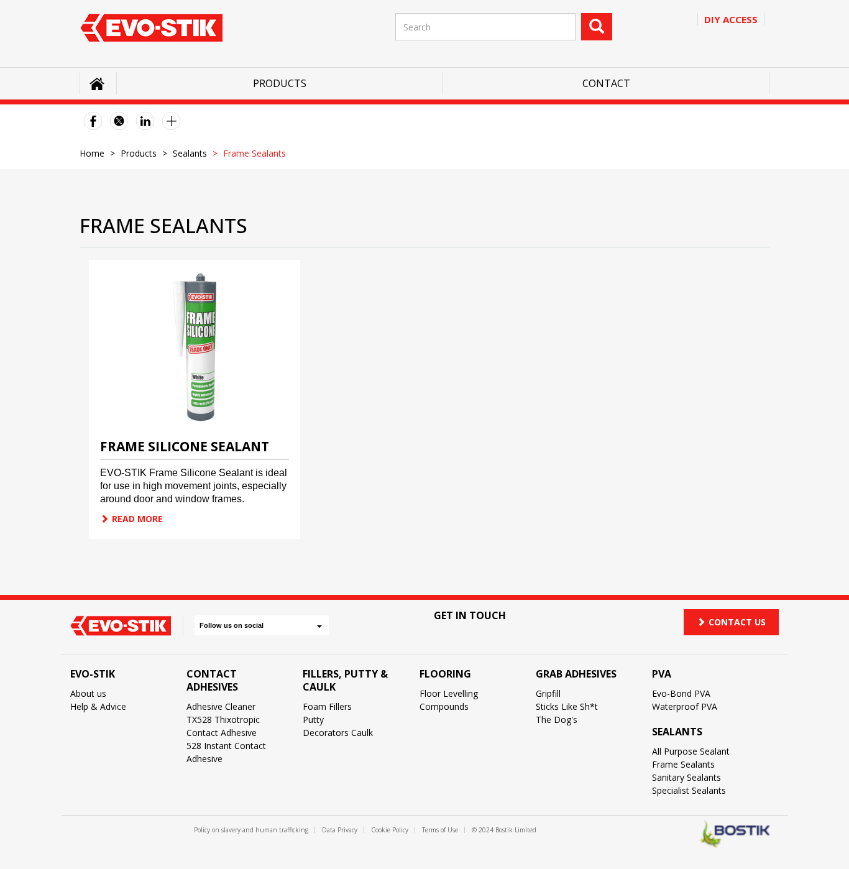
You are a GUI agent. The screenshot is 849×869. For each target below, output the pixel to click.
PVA (661, 674)
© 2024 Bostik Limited (504, 830)
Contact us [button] (737, 622)
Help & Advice (98, 706)
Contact (606, 83)
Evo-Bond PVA (681, 693)
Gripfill (548, 693)
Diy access (731, 19)
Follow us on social (232, 625)
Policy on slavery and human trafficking (251, 830)
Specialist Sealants (689, 790)
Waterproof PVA (684, 706)
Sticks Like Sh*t (567, 706)
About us (88, 693)
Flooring (445, 674)
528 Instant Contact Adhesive (226, 752)
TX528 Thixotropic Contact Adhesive (223, 726)
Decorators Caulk (338, 732)
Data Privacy (339, 830)
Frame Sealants (683, 764)
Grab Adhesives (576, 674)
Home (92, 153)
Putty (313, 719)
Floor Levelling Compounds (449, 699)
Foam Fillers (327, 706)
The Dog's (556, 719)
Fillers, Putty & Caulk (345, 680)
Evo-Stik (92, 674)
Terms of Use (440, 830)
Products (279, 83)
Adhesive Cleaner (220, 706)
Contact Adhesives (212, 680)
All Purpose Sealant (691, 751)
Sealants (190, 153)
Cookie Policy (389, 830)
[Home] (151, 27)
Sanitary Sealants (686, 777)
